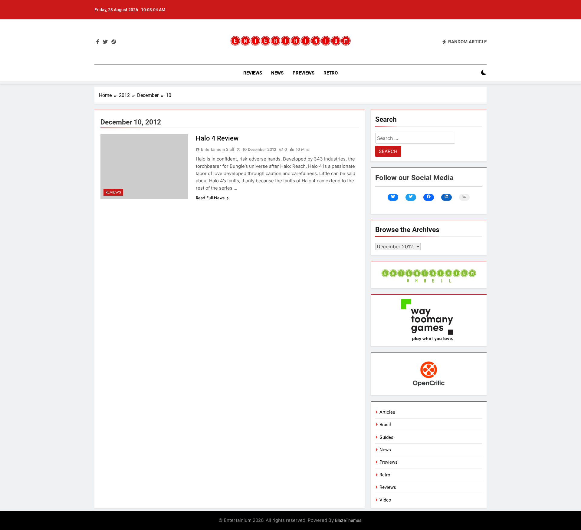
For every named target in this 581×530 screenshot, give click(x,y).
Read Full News (210, 198)
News (277, 73)
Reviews (252, 73)
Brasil (385, 424)
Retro (330, 73)
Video (385, 500)
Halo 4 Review (217, 138)
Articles (387, 412)
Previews (303, 73)
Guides (386, 437)
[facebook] (97, 42)
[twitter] (105, 42)
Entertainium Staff (217, 149)
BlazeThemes (348, 520)
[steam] (114, 42)
